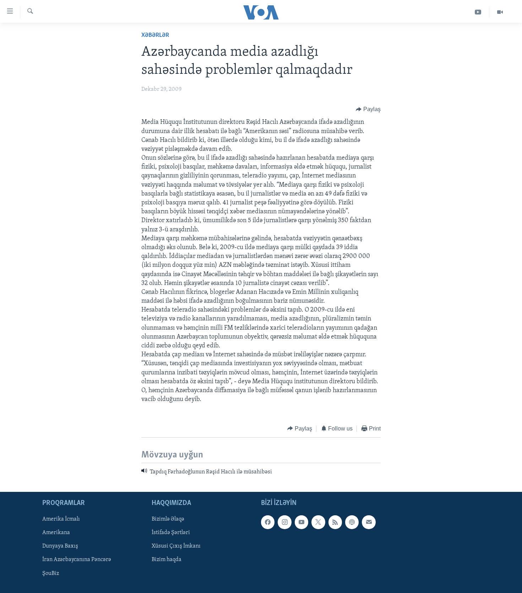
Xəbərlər (155, 35)
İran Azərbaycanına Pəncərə (76, 560)
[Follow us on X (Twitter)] (318, 522)
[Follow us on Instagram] (284, 522)
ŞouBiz (50, 573)
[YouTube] (478, 12)
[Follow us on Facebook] (267, 522)
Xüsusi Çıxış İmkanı (176, 546)
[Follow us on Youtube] (301, 522)
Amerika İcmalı (61, 519)
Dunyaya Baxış (60, 546)
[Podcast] (352, 522)
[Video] (500, 12)
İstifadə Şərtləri (171, 533)
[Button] (368, 109)
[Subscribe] (368, 522)
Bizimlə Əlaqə (168, 519)
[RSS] (335, 522)
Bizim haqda (166, 560)
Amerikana (56, 533)
